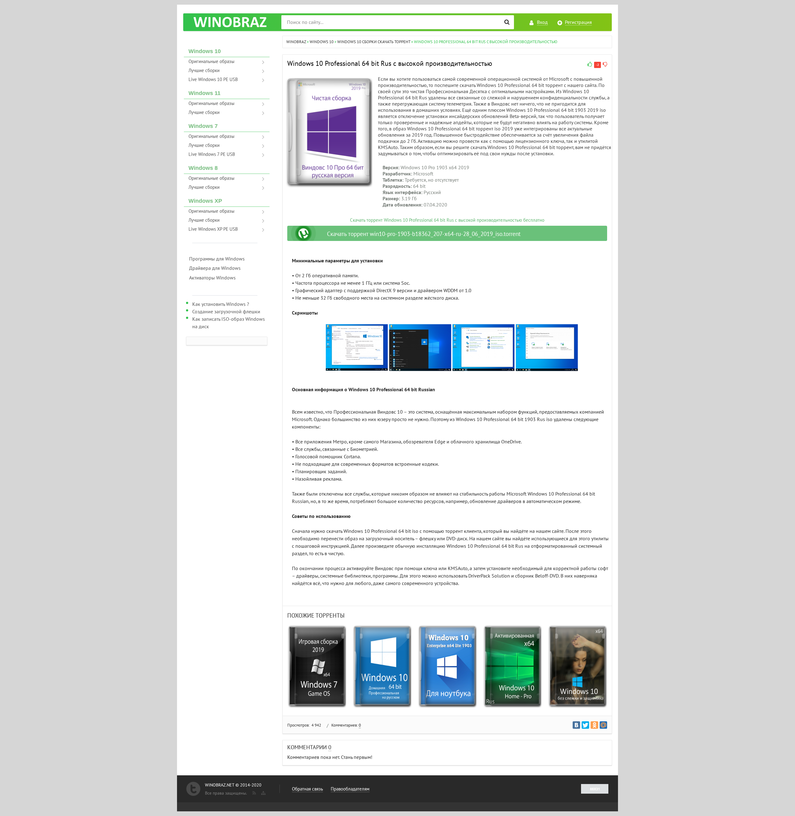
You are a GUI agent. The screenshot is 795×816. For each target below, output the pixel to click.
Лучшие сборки (204, 70)
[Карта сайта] (262, 792)
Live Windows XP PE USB (213, 229)
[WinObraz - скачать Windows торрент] (230, 22)
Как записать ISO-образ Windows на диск (228, 322)
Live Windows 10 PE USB (213, 79)
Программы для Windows (217, 259)
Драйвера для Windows (215, 268)
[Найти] (507, 22)
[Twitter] (585, 725)
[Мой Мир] (603, 725)
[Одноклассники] (594, 725)
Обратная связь (307, 789)
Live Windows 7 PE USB (212, 154)
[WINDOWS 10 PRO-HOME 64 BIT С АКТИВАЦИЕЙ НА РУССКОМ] (381, 666)
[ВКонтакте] (576, 725)
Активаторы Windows (212, 278)
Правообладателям (350, 789)
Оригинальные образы (211, 61)
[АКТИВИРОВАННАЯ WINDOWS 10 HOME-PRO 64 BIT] (512, 666)
